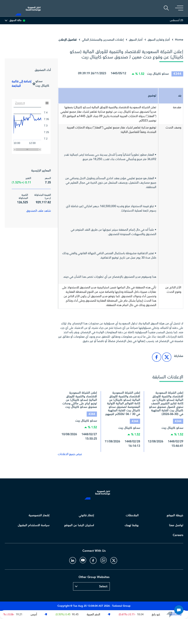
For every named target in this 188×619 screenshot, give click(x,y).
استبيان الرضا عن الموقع (79, 525)
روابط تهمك (132, 525)
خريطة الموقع (175, 515)
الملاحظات (132, 515)
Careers (178, 535)
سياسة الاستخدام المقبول (33, 525)
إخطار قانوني (86, 515)
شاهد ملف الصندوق (38, 211)
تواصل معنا (176, 525)
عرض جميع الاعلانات (70, 454)
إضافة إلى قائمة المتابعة (21, 83)
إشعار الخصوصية (39, 515)
